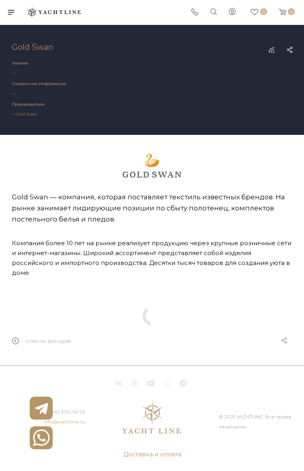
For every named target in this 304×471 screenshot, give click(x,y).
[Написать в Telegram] (41, 408)
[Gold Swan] (152, 165)
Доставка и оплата (152, 454)
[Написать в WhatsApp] (41, 437)
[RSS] (271, 50)
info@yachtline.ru (64, 422)
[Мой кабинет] (232, 12)
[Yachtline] (152, 416)
